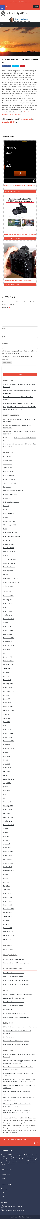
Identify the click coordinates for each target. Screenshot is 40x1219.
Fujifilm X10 (7, 498)
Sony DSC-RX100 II (9, 552)
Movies (5, 517)
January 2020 (7, 611)
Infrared (6, 506)
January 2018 (7, 657)
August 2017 (7, 672)
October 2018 (7, 642)
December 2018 (8, 634)
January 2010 (7, 928)
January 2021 (7, 603)
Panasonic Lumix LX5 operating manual (16, 984)
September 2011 (8, 871)
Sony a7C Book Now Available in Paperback (17, 1092)
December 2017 (8, 661)
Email (4, 336)
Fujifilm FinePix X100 (10, 494)
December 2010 (8, 905)
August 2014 (7, 752)
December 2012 (8, 813)
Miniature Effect (8, 513)
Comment (6, 307)
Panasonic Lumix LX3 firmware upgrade (16, 963)
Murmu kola (7, 444)
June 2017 (6, 676)
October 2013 (7, 775)
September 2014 (8, 748)
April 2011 (6, 890)
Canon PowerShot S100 (10, 479)
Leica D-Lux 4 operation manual (13, 973)
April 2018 (6, 653)
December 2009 (8, 932)
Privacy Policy (5, 1175)
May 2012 (6, 840)
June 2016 (6, 699)
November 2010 (8, 909)
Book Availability (8, 471)
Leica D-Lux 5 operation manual (13, 977)
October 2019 (7, 615)
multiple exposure (9, 521)
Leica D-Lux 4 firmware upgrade (13, 959)
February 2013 (8, 806)
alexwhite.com (26, 1217)
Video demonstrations (10, 578)
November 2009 (8, 935)
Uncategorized (26, 119)
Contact (15, 2)
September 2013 (8, 779)
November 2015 (8, 710)
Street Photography (9, 559)
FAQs (19, 2)
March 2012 (7, 848)
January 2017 (7, 687)
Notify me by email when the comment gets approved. (17, 358)
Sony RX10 (6, 555)
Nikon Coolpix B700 (9, 525)
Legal (2, 1196)
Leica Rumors (7, 1009)
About (10, 2)
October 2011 (7, 867)
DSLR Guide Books (26, 2)
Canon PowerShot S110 (10, 483)
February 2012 (8, 851)
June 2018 (6, 649)
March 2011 (7, 893)
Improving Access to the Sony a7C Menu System (18, 280)
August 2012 (7, 829)
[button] (2, 7)
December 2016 (8, 691)
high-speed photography (11, 502)
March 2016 (7, 703)
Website (5, 343)
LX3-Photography (8, 1037)
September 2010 (8, 916)
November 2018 (8, 638)
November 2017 (8, 664)
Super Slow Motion (9, 563)
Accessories (7, 456)
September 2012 (8, 825)
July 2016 (6, 695)
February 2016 (8, 706)
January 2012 (7, 855)
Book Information (8, 475)
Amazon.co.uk (7, 460)
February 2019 (8, 630)
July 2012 (6, 832)
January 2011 (7, 901)
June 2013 (6, 790)
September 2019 (8, 619)
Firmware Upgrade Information (13, 491)
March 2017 (7, 680)
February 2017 (8, 684)
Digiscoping (7, 487)
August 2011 (7, 874)
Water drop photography (11, 582)
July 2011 (6, 878)
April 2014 (6, 764)
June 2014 (6, 756)
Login (36, 7)
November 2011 (8, 863)
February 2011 (8, 897)
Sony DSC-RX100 (8, 548)
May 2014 (6, 760)
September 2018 (8, 645)
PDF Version (7, 540)
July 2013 (6, 787)
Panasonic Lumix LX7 (10, 532)
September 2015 (8, 714)
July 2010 (6, 924)
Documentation (8, 949)
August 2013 (7, 783)
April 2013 (6, 798)
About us (4, 1189)
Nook (5, 529)
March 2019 (7, 626)
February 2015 (8, 733)
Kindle (5, 510)
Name (4, 329)
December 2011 (8, 859)
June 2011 (6, 882)
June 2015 (6, 722)
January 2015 (7, 737)
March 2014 (7, 768)
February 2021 (8, 600)
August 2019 (7, 623)
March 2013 (7, 802)
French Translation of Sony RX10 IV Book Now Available (20, 234)
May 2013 (6, 794)
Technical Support (9, 567)
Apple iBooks (7, 468)
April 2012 (6, 844)
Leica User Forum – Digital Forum (14, 1013)
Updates (6, 574)
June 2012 (6, 836)
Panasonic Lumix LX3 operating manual (16, 980)
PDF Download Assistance (11, 536)
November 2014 (8, 741)
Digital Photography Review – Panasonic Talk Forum (20, 1027)
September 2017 (8, 668)
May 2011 (6, 886)
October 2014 (7, 745)
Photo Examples (8, 544)
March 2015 (7, 729)
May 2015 (6, 726)
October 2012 (7, 821)
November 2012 (8, 817)
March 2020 (7, 607)
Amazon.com (7, 464)
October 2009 (7, 939)
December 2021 (8, 596)
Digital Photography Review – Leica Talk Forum (18, 994)
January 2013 (7, 809)
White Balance (8, 586)
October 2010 (7, 912)
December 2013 (8, 771)
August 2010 (7, 920)
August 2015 (7, 718)
